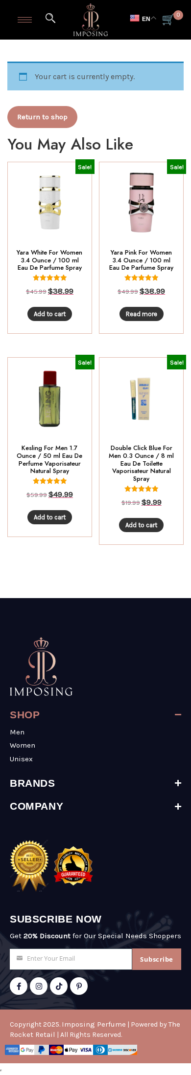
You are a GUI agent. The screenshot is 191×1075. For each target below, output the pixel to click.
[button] (50, 18)
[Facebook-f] (18, 986)
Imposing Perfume (94, 1024)
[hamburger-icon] (25, 19)
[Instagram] (39, 986)
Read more (141, 314)
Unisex (21, 758)
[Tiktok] (59, 986)
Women (22, 745)
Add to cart (50, 314)
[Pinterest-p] (79, 986)
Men (17, 732)
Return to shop (42, 116)
